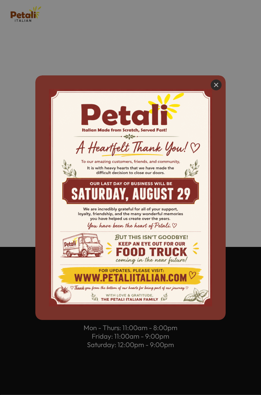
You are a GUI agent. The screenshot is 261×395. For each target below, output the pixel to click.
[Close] (216, 84)
